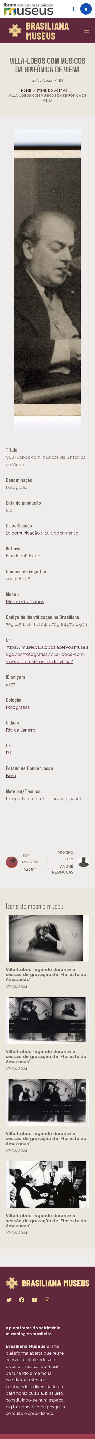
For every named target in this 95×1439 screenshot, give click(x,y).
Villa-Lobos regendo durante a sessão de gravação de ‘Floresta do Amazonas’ (46, 974)
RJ (61, 81)
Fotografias (18, 707)
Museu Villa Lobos (25, 601)
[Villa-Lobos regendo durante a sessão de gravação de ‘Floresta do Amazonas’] (47, 938)
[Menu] (86, 30)
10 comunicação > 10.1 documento (42, 533)
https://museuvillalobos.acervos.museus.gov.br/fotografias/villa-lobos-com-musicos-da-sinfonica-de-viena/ (47, 654)
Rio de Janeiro (21, 730)
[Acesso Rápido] (73, 9)
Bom (11, 775)
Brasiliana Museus (47, 31)
